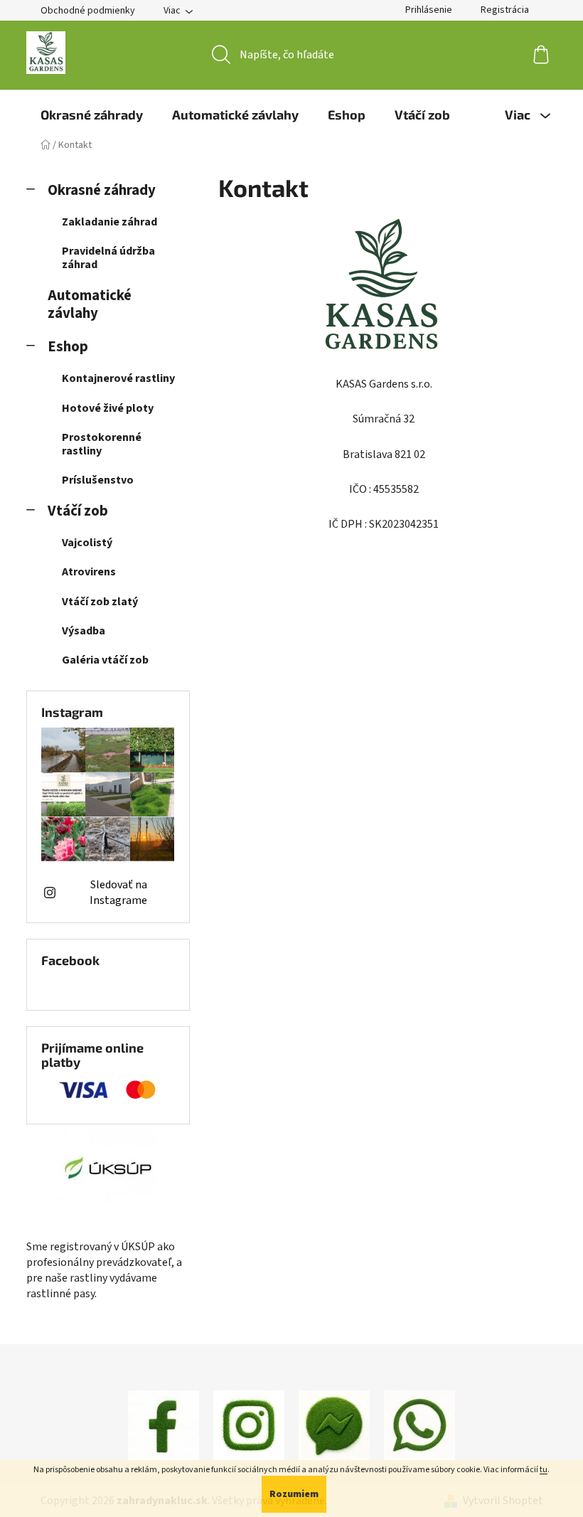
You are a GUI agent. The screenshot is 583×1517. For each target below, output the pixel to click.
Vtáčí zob (78, 511)
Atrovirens (89, 572)
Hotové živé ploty (108, 408)
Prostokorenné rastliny (101, 444)
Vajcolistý (87, 542)
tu (543, 1470)
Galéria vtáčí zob (105, 660)
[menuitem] (91, 114)
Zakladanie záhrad (109, 222)
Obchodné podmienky (88, 11)
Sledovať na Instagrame (118, 892)
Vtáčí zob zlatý (100, 602)
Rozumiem (294, 1494)
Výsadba (83, 631)
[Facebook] (163, 1425)
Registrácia (505, 10)
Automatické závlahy (90, 304)
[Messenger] (334, 1425)
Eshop (68, 346)
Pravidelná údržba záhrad (108, 257)
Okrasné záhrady (102, 190)
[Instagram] (248, 1425)
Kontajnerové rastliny (118, 378)
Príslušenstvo (98, 480)
